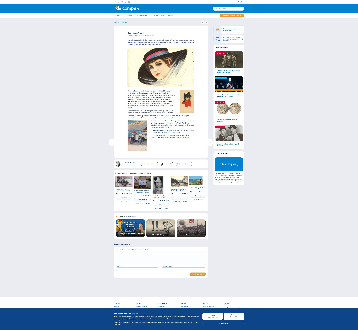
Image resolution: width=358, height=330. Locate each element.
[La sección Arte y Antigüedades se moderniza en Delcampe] (111, 142)
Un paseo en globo (183, 235)
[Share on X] (3, 122)
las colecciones (223, 179)
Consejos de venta (158, 15)
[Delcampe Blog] (132, 8)
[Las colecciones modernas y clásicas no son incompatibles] (130, 236)
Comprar (124, 197)
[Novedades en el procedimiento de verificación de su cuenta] (229, 84)
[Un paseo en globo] (191, 236)
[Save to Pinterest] (3, 126)
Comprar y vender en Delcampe (232, 15)
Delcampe (185, 137)
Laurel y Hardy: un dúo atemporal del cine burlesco (228, 145)
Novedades (161, 306)
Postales (130, 35)
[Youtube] (122, 1)
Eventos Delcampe (141, 306)
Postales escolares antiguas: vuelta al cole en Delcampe (228, 71)
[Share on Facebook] (3, 117)
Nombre (118, 266)
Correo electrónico (167, 266)
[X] (129, 1)
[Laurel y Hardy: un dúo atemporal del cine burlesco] (229, 133)
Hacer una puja (142, 199)
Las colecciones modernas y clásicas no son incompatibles (130, 234)
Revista (170, 15)
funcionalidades (238, 175)
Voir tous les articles (129, 165)
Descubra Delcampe (208, 306)
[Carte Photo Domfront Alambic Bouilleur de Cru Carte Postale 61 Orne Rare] (123, 186)
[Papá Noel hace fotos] (210, 142)
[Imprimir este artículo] (206, 22)
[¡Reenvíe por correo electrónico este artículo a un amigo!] (202, 22)
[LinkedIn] (125, 1)
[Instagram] (118, 1)
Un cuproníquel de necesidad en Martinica (227, 120)
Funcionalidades (221, 77)
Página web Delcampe (224, 177)
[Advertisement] (228, 200)
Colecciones (220, 53)
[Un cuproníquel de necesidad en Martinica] (229, 108)
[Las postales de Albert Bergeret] (160, 236)
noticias (229, 175)
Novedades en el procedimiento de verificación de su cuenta (228, 95)
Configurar (224, 323)
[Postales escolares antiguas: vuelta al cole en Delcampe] (229, 59)
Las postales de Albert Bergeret (157, 235)
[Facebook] (115, 1)
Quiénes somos (184, 306)
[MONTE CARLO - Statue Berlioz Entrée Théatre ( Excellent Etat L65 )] (179, 187)
